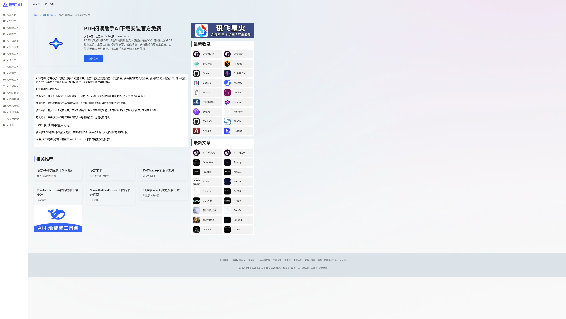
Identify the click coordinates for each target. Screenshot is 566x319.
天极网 (287, 260)
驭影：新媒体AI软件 (327, 260)
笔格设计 (252, 260)
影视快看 (297, 260)
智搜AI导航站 (239, 260)
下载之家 (277, 260)
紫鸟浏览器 (310, 260)
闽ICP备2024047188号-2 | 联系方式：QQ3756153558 (291, 267)
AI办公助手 (48, 15)
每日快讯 (49, 3)
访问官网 (93, 58)
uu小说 (342, 260)
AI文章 (36, 3)
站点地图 (323, 267)
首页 (36, 15)
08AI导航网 (265, 260)
